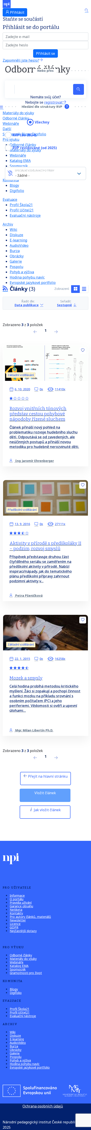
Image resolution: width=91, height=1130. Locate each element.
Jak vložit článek (47, 809)
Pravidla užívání (21, 902)
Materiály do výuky (18, 112)
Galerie (16, 261)
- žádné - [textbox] (22, 175)
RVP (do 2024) (24, 135)
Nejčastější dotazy (23, 931)
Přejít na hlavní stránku (47, 776)
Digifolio (39, 134)
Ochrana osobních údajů (43, 1106)
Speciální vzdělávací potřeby (34, 170)
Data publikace (27, 305)
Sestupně (64, 305)
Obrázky (17, 256)
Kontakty (16, 913)
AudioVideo (19, 245)
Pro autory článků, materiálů (30, 917)
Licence (15, 924)
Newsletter (18, 920)
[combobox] (45, 173)
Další (7, 128)
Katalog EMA (20, 160)
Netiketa (16, 910)
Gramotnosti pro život (26, 973)
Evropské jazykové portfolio (33, 282)
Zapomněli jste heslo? (21, 60)
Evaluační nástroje (25, 215)
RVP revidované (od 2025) (35, 147)
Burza (15, 250)
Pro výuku (11, 139)
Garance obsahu (21, 906)
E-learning (18, 240)
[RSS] (5, 288)
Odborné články (16, 118)
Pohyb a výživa (22, 272)
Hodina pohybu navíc (27, 277)
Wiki (13, 229)
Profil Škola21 (21, 204)
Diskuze (16, 234)
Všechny (42, 122)
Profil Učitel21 (22, 210)
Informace (17, 895)
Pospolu (16, 266)
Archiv (8, 224)
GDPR (14, 927)
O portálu (16, 899)
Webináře (18, 155)
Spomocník (19, 165)
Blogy (14, 185)
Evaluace (10, 199)
